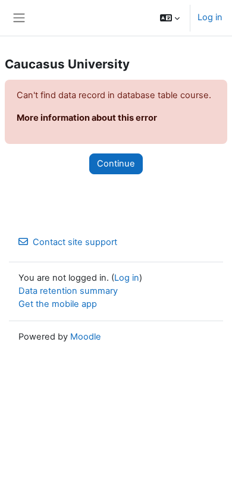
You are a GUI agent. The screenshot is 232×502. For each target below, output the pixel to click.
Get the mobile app (57, 304)
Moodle (85, 336)
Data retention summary (68, 290)
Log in (209, 17)
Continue (116, 163)
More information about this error (87, 117)
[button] (169, 18)
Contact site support (75, 242)
